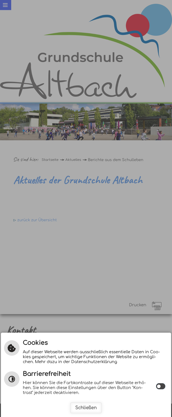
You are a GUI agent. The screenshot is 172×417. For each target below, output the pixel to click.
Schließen (86, 407)
